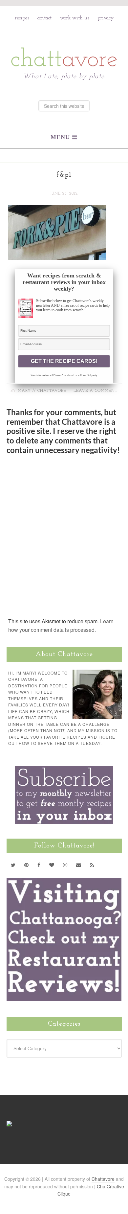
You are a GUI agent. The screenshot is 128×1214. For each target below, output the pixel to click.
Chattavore (64, 42)
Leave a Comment (95, 391)
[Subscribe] (92, 865)
